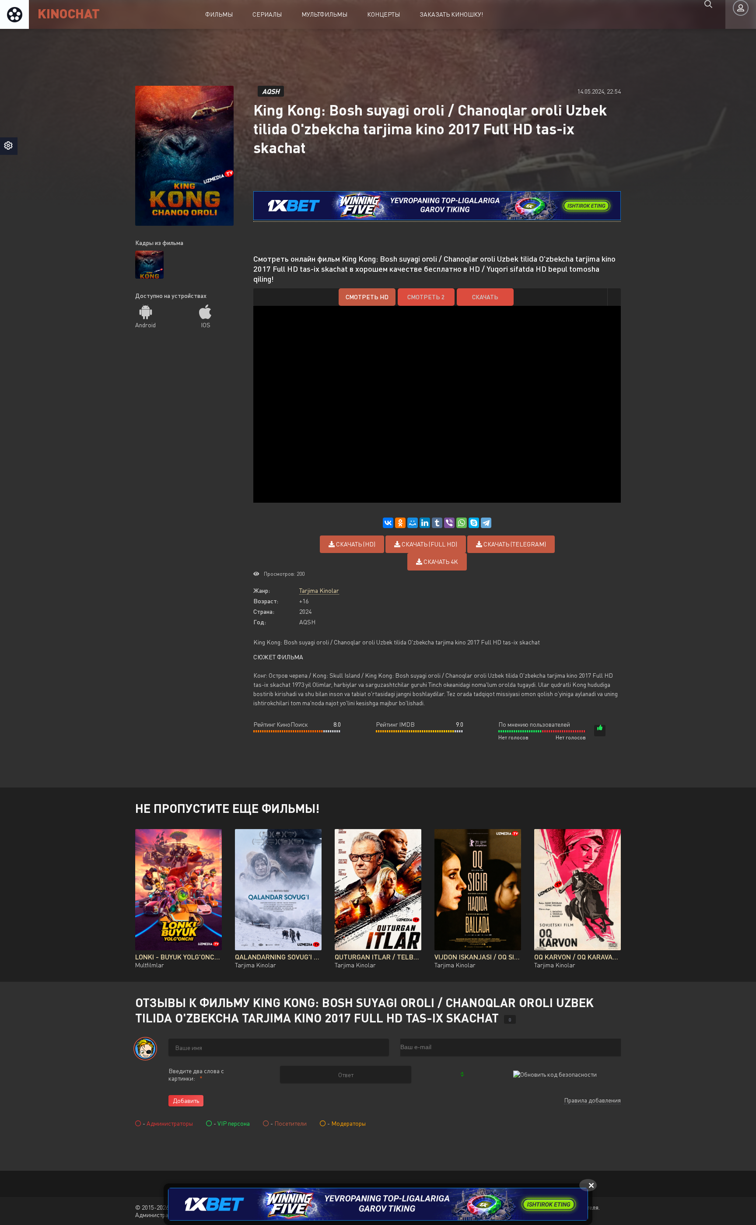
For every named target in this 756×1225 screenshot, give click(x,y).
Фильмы (219, 14)
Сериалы (267, 14)
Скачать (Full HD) (428, 544)
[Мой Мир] (412, 523)
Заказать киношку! (451, 14)
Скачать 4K (440, 561)
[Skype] (474, 523)
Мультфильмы (324, 14)
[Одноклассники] (400, 523)
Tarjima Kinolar (319, 590)
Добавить (186, 1100)
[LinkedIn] (425, 523)
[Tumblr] (437, 523)
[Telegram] (486, 523)
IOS (205, 325)
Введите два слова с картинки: (196, 1074)
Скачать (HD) (355, 544)
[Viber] (449, 523)
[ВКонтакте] (388, 523)
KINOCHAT (69, 13)
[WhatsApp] (461, 523)
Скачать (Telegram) (514, 544)
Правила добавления (592, 1100)
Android (145, 325)
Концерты (383, 14)
